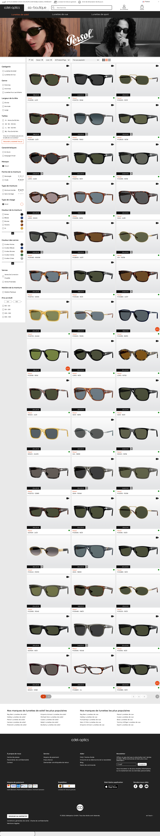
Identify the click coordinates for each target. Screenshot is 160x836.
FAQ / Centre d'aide (87, 757)
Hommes (8, 89)
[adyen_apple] (30, 786)
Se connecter (124, 9)
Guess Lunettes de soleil (49, 719)
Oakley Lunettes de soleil (16, 717)
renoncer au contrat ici (18, 816)
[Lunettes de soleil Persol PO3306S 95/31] (93, 511)
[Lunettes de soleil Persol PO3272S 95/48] (93, 79)
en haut (149, 815)
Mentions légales (13, 823)
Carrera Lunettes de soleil (16, 722)
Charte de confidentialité (39, 821)
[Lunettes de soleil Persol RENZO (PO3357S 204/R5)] (49, 432)
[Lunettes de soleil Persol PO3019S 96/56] (93, 197)
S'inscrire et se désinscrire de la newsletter (95, 760)
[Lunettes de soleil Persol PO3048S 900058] (49, 236)
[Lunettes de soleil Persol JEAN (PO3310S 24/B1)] (138, 197)
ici (128, 768)
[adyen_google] (35, 786)
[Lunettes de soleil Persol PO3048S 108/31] (93, 590)
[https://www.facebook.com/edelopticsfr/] (135, 786)
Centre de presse (13, 757)
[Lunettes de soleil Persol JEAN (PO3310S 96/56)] (93, 393)
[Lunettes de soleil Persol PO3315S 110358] (138, 472)
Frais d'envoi (48, 760)
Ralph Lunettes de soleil (49, 722)
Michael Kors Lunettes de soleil (52, 717)
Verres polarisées (10, 282)
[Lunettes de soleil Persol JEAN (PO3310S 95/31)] (138, 393)
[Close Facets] (12, 60)
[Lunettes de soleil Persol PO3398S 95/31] (138, 668)
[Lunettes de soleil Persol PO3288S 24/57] (138, 275)
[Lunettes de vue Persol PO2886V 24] (93, 668)
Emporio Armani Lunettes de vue (92, 725)
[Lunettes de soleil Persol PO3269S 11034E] (49, 590)
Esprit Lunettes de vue (125, 725)
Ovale (6, 180)
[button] (12, 7)
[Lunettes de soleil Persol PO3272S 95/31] (93, 157)
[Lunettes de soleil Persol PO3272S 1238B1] (49, 472)
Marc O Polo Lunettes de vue (90, 722)
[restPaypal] (24, 786)
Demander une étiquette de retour (56, 762)
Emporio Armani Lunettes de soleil (53, 714)
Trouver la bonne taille (12, 141)
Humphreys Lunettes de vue (90, 719)
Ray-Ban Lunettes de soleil (17, 714)
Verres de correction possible (11, 276)
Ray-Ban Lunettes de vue (89, 714)
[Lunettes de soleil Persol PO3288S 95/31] (138, 550)
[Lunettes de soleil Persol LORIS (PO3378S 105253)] (49, 197)
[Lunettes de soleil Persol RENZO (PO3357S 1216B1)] (49, 668)
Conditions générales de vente (18, 821)
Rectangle (8, 176)
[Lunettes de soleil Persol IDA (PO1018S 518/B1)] (93, 432)
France (147, 1)
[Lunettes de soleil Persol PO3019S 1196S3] (93, 118)
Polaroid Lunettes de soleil (16, 725)
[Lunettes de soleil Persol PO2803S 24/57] (93, 236)
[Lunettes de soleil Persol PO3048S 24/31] (49, 118)
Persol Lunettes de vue (125, 714)
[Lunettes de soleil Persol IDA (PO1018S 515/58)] (138, 236)
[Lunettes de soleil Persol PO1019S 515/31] (138, 511)
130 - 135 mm (10, 124)
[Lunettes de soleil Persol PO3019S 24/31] (49, 79)
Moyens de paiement (51, 757)
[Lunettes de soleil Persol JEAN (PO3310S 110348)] (93, 472)
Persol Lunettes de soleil (16, 719)
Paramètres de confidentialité (18, 760)
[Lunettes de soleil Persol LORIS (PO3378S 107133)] (138, 354)
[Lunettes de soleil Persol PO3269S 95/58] (138, 157)
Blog (81, 762)
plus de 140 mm (12, 131)
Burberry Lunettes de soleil (50, 725)
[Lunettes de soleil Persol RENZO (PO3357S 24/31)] (49, 393)
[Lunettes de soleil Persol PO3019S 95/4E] (49, 354)
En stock (7, 152)
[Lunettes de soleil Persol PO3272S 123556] (49, 275)
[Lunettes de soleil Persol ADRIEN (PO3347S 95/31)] (49, 629)
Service (46, 754)
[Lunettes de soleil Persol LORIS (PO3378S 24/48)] (49, 157)
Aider (82, 754)
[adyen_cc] (8, 786)
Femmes (7, 85)
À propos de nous (14, 754)
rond (6, 204)
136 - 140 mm (11, 128)
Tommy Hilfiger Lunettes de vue (128, 722)
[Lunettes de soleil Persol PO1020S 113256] (93, 314)
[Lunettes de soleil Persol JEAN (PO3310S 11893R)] (93, 550)
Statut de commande (87, 765)
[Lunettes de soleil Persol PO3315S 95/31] (138, 629)
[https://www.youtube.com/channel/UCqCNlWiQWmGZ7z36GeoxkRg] (146, 786)
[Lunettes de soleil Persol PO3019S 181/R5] (138, 314)
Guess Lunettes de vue (125, 717)
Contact (10, 762)
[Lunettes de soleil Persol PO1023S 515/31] (138, 590)
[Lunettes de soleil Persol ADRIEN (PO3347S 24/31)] (49, 511)
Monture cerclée (10, 190)
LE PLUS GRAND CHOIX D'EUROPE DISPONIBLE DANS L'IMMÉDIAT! (29, 2)
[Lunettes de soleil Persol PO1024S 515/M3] (49, 550)
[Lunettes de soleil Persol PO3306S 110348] (93, 629)
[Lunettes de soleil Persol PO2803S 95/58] (138, 118)
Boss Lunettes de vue (125, 719)
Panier (142, 9)
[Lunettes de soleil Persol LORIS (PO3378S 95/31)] (93, 354)
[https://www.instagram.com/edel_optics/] (141, 786)
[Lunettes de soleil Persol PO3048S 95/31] (93, 275)
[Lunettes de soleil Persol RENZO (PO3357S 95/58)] (138, 432)
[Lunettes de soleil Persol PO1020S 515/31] (138, 79)
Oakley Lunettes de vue (88, 717)
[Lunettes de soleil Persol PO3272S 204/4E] (49, 314)
